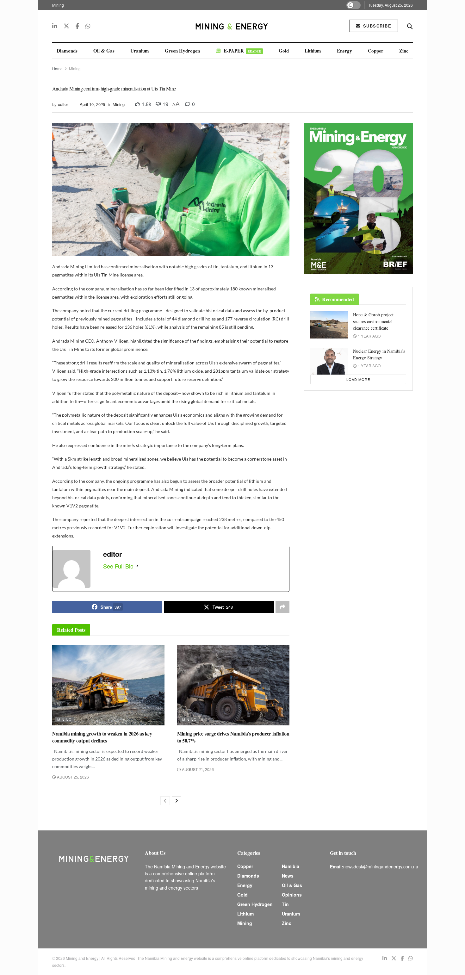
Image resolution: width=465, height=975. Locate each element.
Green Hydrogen (182, 50)
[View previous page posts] (165, 800)
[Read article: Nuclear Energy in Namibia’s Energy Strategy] (329, 361)
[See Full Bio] (137, 566)
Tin (285, 904)
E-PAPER (242, 50)
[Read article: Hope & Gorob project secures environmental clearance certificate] (329, 324)
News (288, 876)
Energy (344, 50)
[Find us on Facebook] (77, 26)
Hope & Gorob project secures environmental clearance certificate (373, 321)
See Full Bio (118, 566)
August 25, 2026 (72, 776)
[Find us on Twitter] (66, 26)
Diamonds (67, 50)
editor (63, 104)
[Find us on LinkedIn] (54, 26)
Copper (375, 50)
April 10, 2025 (92, 104)
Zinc (403, 50)
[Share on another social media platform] (282, 607)
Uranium (139, 50)
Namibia (290, 866)
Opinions (292, 894)
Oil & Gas (104, 50)
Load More (358, 379)
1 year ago (369, 335)
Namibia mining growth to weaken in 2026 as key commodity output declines (102, 737)
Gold (284, 50)
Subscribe (376, 26)
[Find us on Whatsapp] (87, 26)
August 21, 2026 (197, 769)
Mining (58, 5)
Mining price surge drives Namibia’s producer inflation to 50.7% (233, 737)
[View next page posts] (176, 800)
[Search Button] (410, 26)
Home (57, 68)
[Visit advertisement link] (358, 198)
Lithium (313, 50)
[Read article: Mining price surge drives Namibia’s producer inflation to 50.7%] (233, 685)
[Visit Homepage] (232, 26)
